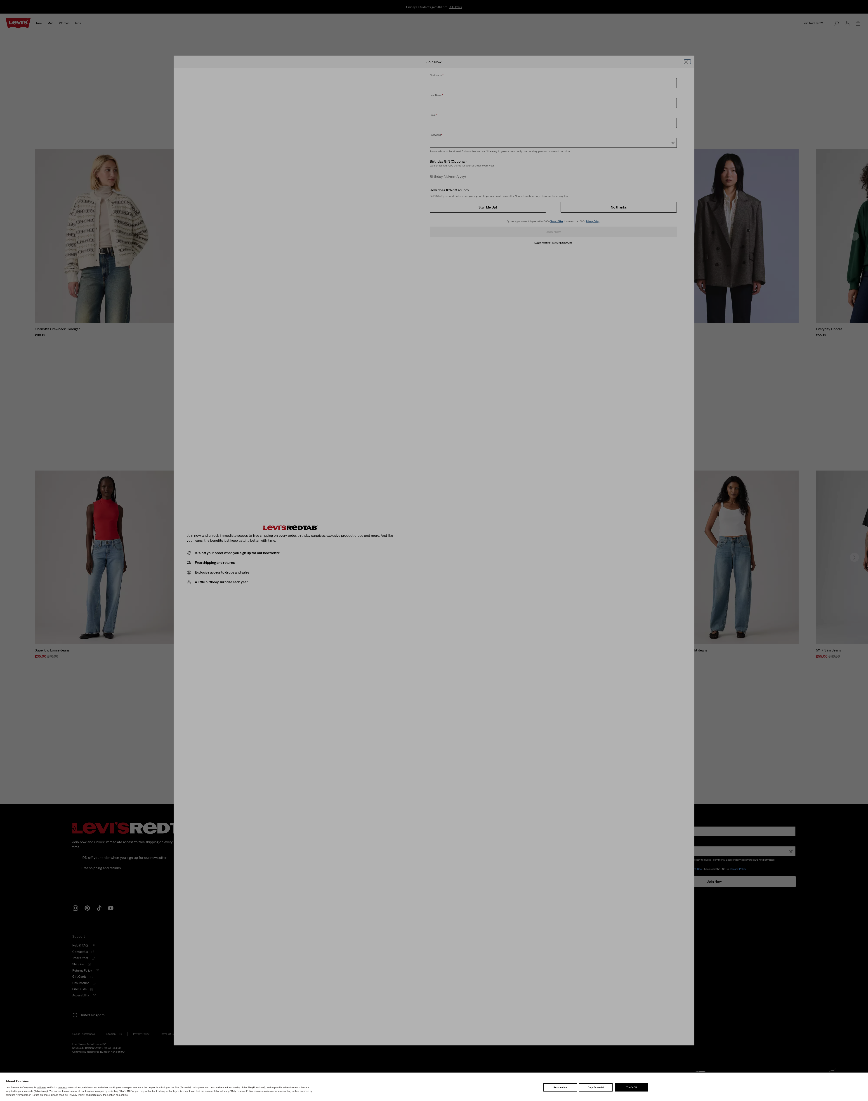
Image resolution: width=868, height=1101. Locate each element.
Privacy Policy (76, 1095)
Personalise (560, 1087)
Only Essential (596, 1087)
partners (62, 1087)
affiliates (41, 1087)
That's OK (631, 1087)
